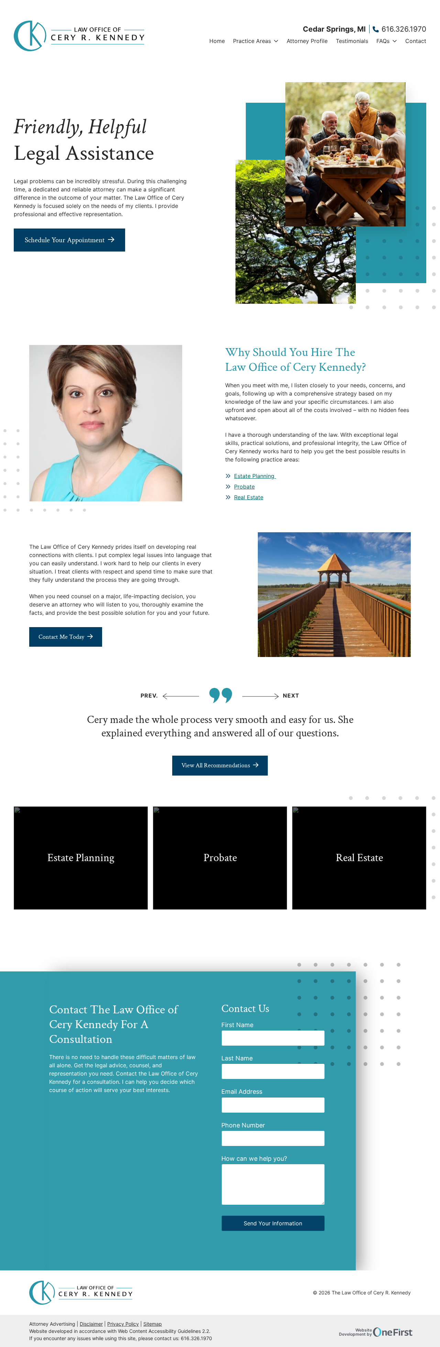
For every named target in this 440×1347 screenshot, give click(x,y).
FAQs (382, 40)
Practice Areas (252, 40)
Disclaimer (91, 1324)
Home (217, 40)
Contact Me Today (61, 637)
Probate (244, 486)
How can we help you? (254, 1158)
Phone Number (243, 1125)
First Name (237, 1024)
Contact (415, 40)
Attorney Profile (307, 40)
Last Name (237, 1058)
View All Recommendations (216, 765)
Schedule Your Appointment (64, 240)
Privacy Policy (123, 1324)
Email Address (241, 1091)
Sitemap (152, 1324)
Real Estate (248, 497)
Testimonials (352, 40)
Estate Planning (255, 475)
